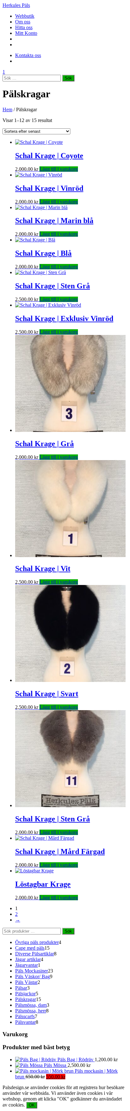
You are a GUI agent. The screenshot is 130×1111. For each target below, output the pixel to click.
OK (32, 1105)
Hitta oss (23, 27)
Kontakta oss (28, 55)
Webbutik (24, 16)
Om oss (22, 21)
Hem (7, 109)
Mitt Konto (26, 33)
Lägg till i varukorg (58, 169)
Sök (68, 931)
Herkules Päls (16, 5)
